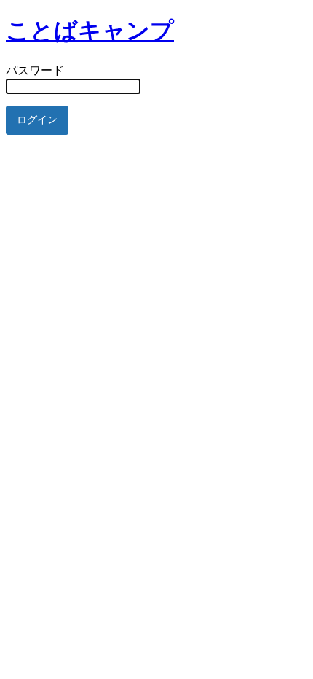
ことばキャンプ (90, 30)
